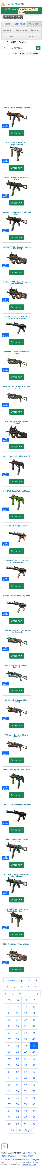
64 (33, 1078)
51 (25, 1058)
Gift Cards (7, 30)
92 (33, 1123)
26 (17, 1019)
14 (17, 1000)
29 (9, 1026)
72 (33, 1091)
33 (9, 1032)
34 (17, 1032)
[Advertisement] (21, 81)
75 (25, 1097)
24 (33, 1013)
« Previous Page (14, 980)
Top (11, 36)
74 (17, 1097)
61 (9, 1078)
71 (25, 1091)
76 (33, 1097)
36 (33, 1032)
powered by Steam (28, 1164)
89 (9, 1123)
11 (28, 993)
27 (25, 1019)
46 (17, 1052)
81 (9, 1110)
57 (9, 1071)
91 (25, 1123)
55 (25, 1065)
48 (33, 1052)
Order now (16, 133)
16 (33, 1000)
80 (33, 1104)
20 (33, 1006)
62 (17, 1078)
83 (25, 1110)
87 (25, 1117)
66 (17, 1084)
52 (33, 1058)
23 (25, 1013)
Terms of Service (9, 1156)
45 (9, 1052)
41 (9, 1045)
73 (9, 1097)
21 (9, 1013)
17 (9, 1006)
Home (7, 24)
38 (17, 1039)
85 (9, 1117)
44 (33, 1045)
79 (25, 1104)
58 (17, 1071)
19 (25, 1006)
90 (17, 1123)
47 (25, 1052)
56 (33, 1065)
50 (17, 1058)
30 (17, 1026)
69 (9, 1091)
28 (33, 1019)
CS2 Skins (33, 24)
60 (33, 1071)
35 (25, 1032)
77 (9, 1104)
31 (25, 1026)
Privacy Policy (27, 1156)
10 (20, 993)
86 (17, 1117)
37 (9, 1039)
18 (17, 1006)
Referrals (35, 30)
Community (21, 30)
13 (9, 1000)
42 (17, 1045)
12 (36, 993)
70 (17, 1091)
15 (25, 1000)
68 (33, 1084)
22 (17, 1013)
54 (17, 1065)
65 (9, 1084)
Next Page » (25, 1130)
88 (33, 1117)
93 (12, 1130)
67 (25, 1084)
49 (9, 1058)
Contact (28, 1153)
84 (33, 1110)
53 (9, 1065)
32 (33, 1026)
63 (25, 1078)
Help (31, 36)
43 (25, 1045)
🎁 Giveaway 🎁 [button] (21, 10)
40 (33, 1039)
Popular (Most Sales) (29, 53)
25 (9, 1019)
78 (17, 1104)
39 (25, 1039)
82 (17, 1110)
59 (25, 1071)
